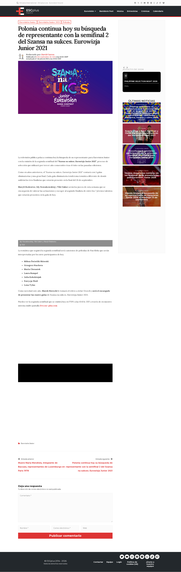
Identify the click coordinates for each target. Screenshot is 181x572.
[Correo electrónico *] (65, 528)
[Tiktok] (152, 557)
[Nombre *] (34, 528)
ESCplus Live (43, 3)
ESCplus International (27, 3)
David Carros (47, 54)
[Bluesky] (163, 3)
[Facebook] (135, 3)
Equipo (110, 562)
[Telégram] (147, 3)
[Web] (97, 528)
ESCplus (51, 561)
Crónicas (145, 11)
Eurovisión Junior (27, 443)
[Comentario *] (65, 521)
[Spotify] (151, 3)
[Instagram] (141, 3)
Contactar (98, 562)
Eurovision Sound (56, 3)
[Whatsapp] (147, 557)
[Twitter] (138, 3)
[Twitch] (160, 3)
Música (120, 11)
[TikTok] (157, 3)
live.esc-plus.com (48, 305)
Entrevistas (132, 11)
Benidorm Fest (106, 11)
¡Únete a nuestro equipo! (150, 564)
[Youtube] (127, 557)
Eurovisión (89, 11)
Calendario (158, 11)
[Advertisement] (65, 136)
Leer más (141, 121)
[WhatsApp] (154, 3)
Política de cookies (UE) (132, 563)
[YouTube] (144, 3)
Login (119, 562)
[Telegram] (142, 557)
